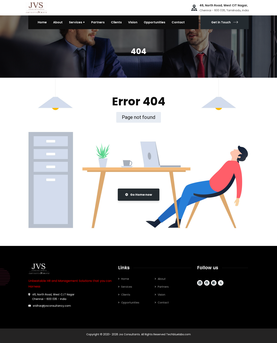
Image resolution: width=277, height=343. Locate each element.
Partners (163, 287)
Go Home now (141, 194)
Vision (161, 295)
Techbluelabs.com (178, 334)
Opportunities (130, 302)
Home (125, 279)
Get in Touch (221, 22)
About (162, 279)
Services (126, 287)
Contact (163, 302)
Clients (125, 295)
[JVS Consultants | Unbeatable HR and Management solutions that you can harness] (36, 7)
